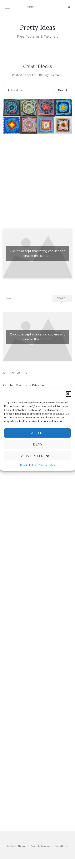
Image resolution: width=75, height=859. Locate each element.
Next (61, 90)
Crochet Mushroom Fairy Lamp (25, 385)
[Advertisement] (37, 185)
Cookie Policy (28, 464)
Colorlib (35, 846)
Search (62, 298)
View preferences (37, 456)
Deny (37, 444)
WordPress (61, 846)
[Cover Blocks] (37, 116)
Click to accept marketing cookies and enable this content (37, 253)
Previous (16, 90)
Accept (37, 433)
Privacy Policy (46, 464)
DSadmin (55, 75)
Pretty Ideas (37, 27)
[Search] (69, 7)
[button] (68, 394)
